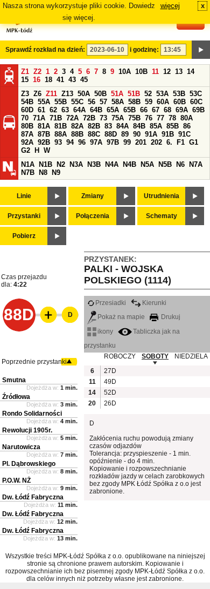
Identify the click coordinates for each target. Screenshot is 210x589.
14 (190, 71)
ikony (105, 331)
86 (187, 126)
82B (94, 126)
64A (79, 110)
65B (129, 110)
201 (140, 142)
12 (167, 71)
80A (186, 118)
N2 (61, 164)
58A (117, 102)
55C (77, 102)
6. (169, 142)
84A (122, 126)
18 (48, 80)
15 (25, 80)
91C (184, 134)
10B (141, 71)
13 (179, 71)
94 (70, 142)
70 (25, 118)
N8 (43, 172)
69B (198, 110)
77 (160, 118)
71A (39, 118)
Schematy (161, 216)
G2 (25, 150)
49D (109, 381)
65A (113, 110)
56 (91, 102)
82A (77, 126)
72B (89, 118)
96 (82, 142)
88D (110, 134)
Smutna (14, 380)
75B (134, 118)
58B (134, 102)
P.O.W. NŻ (16, 480)
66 (144, 110)
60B (179, 102)
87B (44, 134)
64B (96, 110)
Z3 (25, 94)
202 (156, 142)
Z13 (67, 94)
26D (109, 403)
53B (179, 94)
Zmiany (92, 196)
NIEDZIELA (191, 356)
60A (163, 102)
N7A (195, 164)
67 (155, 110)
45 (84, 80)
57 (103, 102)
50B (100, 94)
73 (103, 118)
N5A (147, 164)
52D (109, 392)
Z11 (51, 94)
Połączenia (92, 216)
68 (167, 110)
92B (44, 142)
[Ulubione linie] (45, 315)
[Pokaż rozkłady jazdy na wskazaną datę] (201, 49)
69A (182, 110)
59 (148, 102)
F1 (181, 142)
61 (41, 110)
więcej (170, 6)
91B (168, 134)
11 (155, 71)
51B (134, 94)
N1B (45, 164)
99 (127, 142)
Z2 (37, 71)
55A (44, 102)
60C (196, 102)
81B (60, 126)
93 (58, 142)
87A (27, 134)
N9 (56, 172)
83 (108, 126)
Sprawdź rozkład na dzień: (45, 49)
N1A (27, 164)
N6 (180, 164)
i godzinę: (144, 49)
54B (27, 102)
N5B (165, 164)
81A (44, 126)
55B (60, 102)
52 (148, 94)
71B (56, 118)
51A (117, 94)
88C (94, 134)
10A (124, 71)
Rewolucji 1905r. (27, 430)
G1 (193, 142)
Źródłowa (16, 397)
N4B (129, 164)
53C (196, 94)
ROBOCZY (120, 356)
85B (172, 126)
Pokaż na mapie (121, 317)
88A (60, 134)
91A (151, 134)
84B (139, 126)
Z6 (37, 94)
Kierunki (154, 303)
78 (172, 118)
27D (109, 371)
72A (72, 118)
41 (60, 80)
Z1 (25, 71)
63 (65, 110)
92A (27, 142)
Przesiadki (110, 303)
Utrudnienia (161, 196)
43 (72, 80)
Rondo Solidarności (32, 413)
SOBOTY (155, 356)
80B (27, 126)
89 (125, 134)
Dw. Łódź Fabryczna (33, 497)
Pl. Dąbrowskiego (28, 464)
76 (148, 118)
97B (113, 142)
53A (162, 94)
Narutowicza (21, 447)
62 (53, 110)
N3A (76, 164)
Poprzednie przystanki (34, 361)
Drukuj (169, 317)
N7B (27, 172)
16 (36, 80)
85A (156, 126)
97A (96, 142)
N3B (94, 164)
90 (137, 134)
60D (27, 110)
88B (77, 134)
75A (117, 118)
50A (84, 94)
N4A (111, 164)
